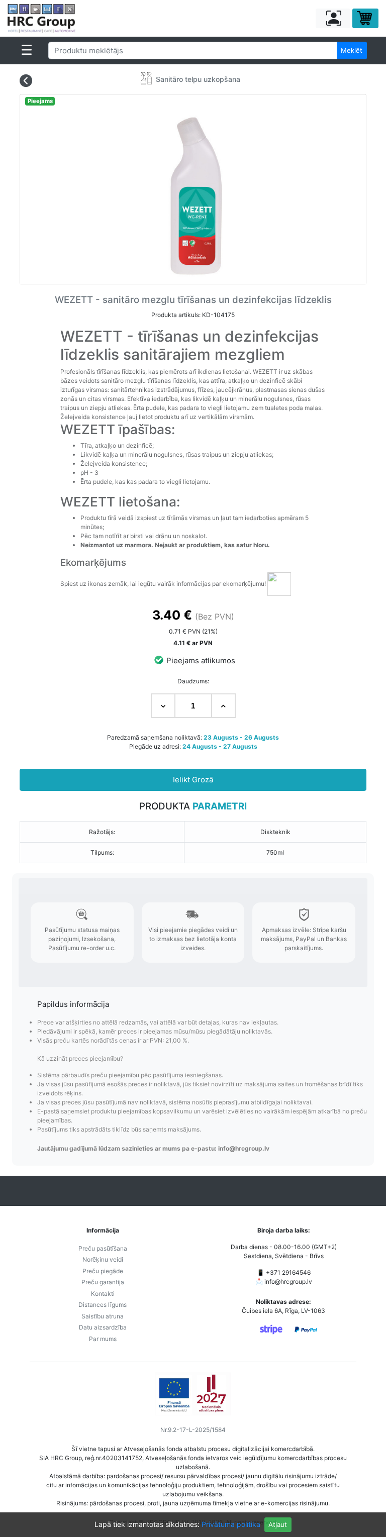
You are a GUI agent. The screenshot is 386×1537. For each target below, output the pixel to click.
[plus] (223, 705)
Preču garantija (102, 1282)
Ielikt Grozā (193, 779)
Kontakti (103, 1293)
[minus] (163, 705)
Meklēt (351, 50)
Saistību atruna (102, 1316)
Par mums (103, 1339)
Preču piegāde (102, 1271)
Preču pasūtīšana (102, 1248)
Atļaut (277, 1524)
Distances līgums (102, 1304)
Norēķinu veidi (102, 1259)
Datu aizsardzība (103, 1327)
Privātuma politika (231, 1524)
